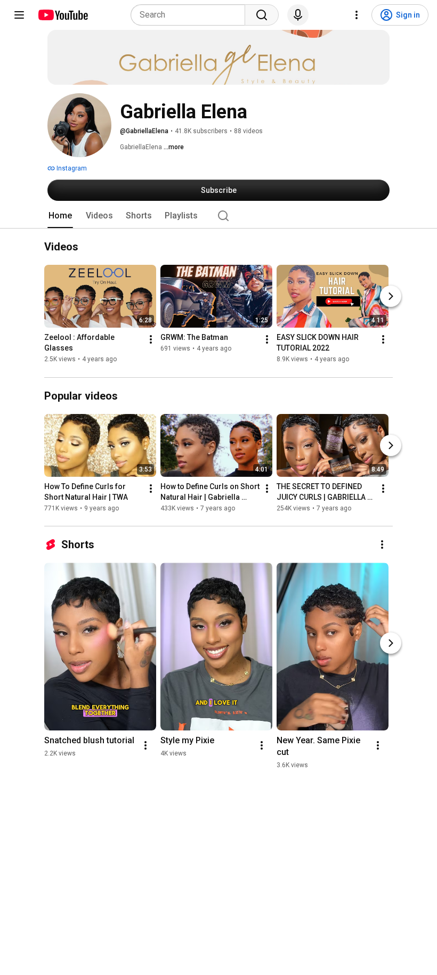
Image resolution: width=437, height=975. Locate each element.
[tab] (60, 216)
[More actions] (150, 340)
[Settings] (356, 15)
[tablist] (218, 216)
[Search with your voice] (298, 15)
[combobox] (191, 15)
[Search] (262, 15)
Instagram (71, 168)
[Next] (390, 296)
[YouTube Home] (62, 15)
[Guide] (19, 15)
